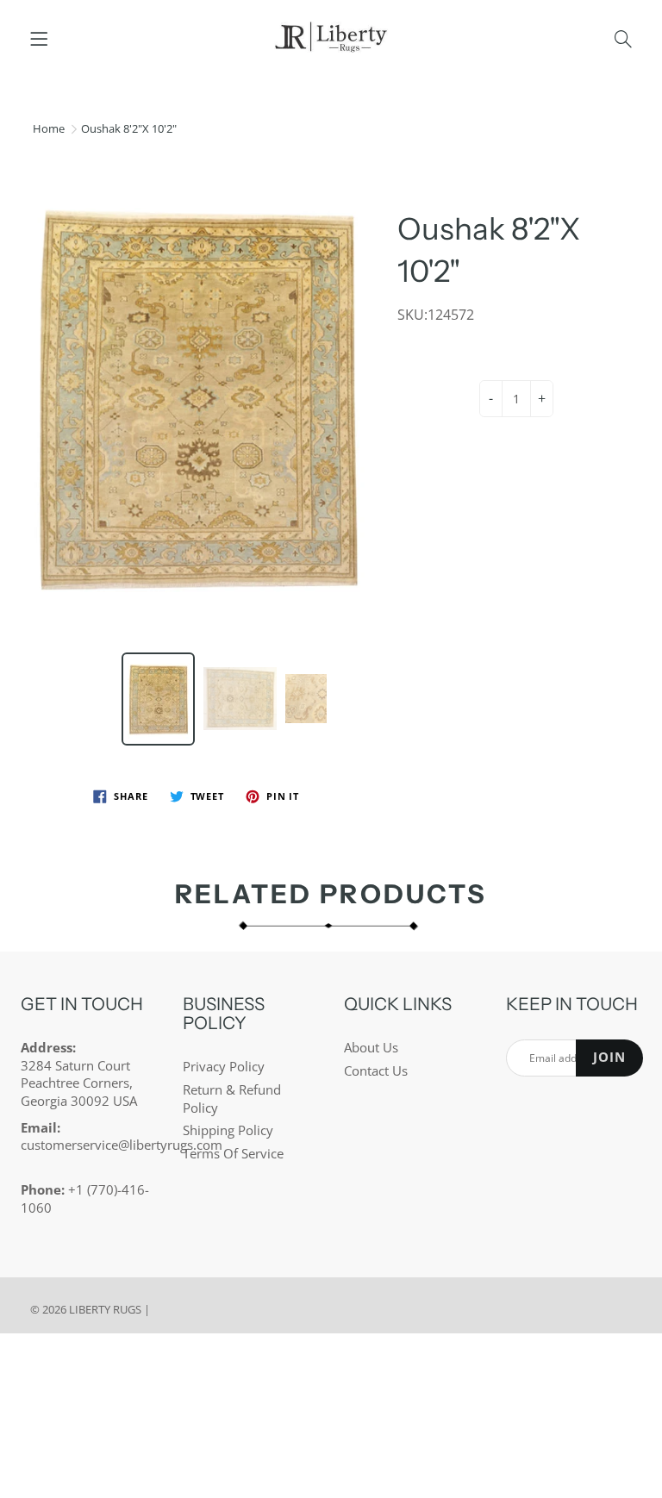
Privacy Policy (224, 1066)
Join (609, 1057)
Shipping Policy (228, 1130)
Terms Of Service (233, 1153)
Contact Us (376, 1071)
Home (49, 128)
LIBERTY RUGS (105, 1309)
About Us (371, 1047)
